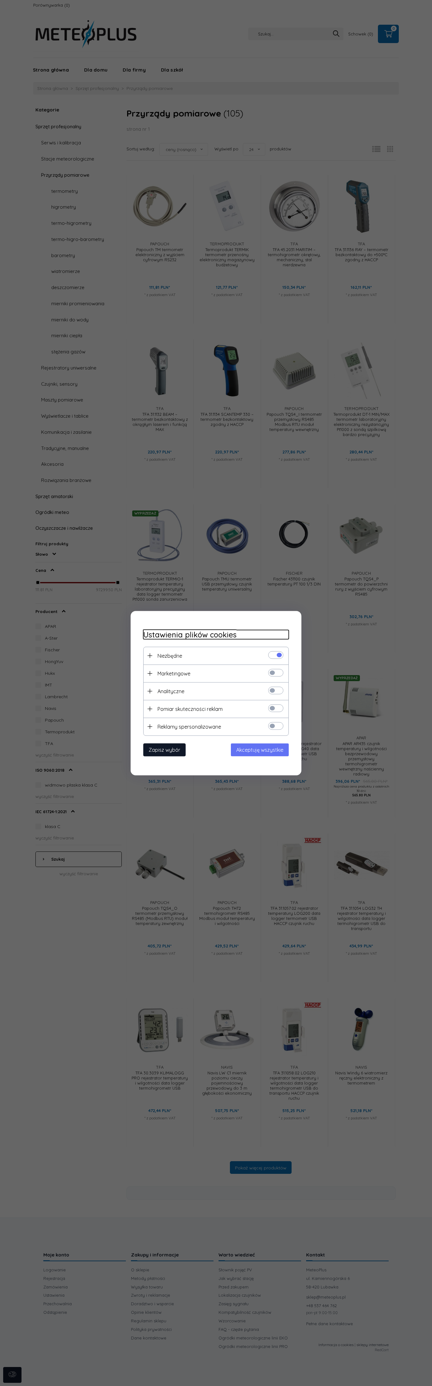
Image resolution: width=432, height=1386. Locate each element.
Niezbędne (169, 655)
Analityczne (170, 691)
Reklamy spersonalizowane (189, 726)
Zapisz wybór (164, 749)
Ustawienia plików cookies (190, 634)
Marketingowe (173, 673)
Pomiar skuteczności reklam (190, 709)
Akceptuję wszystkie (259, 749)
